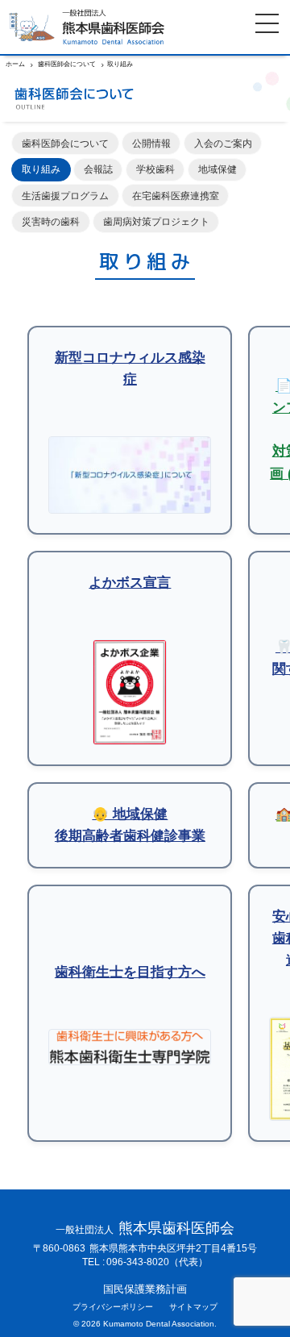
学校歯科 (155, 169)
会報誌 (98, 169)
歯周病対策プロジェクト (156, 221)
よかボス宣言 (130, 582)
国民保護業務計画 (145, 1290)
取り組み (41, 169)
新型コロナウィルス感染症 (130, 368)
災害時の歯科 (51, 221)
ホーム (15, 64)
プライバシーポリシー (112, 1307)
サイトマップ (193, 1307)
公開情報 (151, 143)
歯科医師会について (65, 143)
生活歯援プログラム (65, 195)
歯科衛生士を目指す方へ (130, 972)
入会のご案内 (223, 143)
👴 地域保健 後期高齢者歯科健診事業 (130, 824)
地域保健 (217, 169)
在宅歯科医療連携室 (175, 195)
